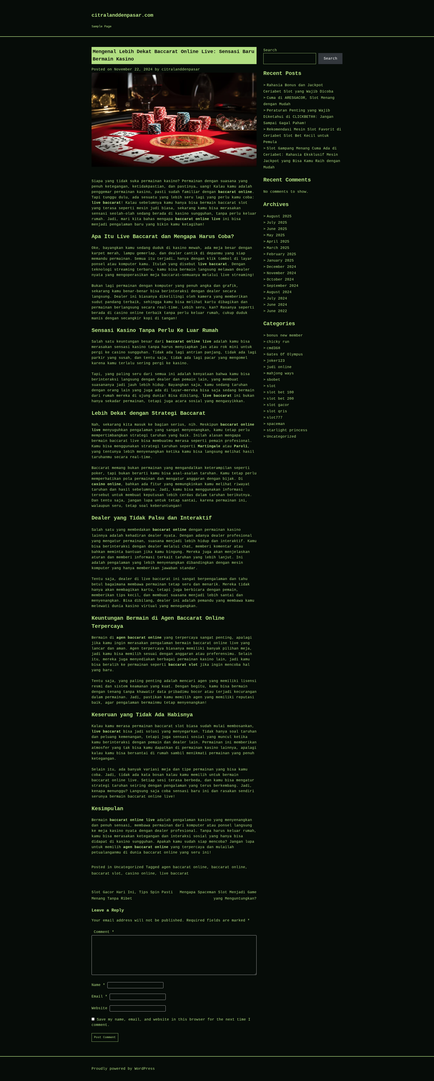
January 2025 (280, 261)
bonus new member (285, 336)
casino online (140, 874)
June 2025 (277, 229)
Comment (104, 932)
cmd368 (273, 348)
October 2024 (280, 280)
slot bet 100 (280, 392)
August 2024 (279, 292)
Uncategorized (129, 867)
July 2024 (277, 299)
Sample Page (101, 26)
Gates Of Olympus (285, 355)
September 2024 (282, 286)
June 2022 (277, 311)
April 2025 (278, 242)
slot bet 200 (280, 399)
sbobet (273, 380)
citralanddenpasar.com (122, 15)
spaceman (276, 424)
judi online (279, 367)
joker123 (276, 361)
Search (270, 50)
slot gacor (278, 405)
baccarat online (169, 530)
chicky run (278, 342)
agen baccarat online (184, 867)
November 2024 (281, 273)
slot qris (277, 411)
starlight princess (287, 430)
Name (98, 985)
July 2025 (277, 223)
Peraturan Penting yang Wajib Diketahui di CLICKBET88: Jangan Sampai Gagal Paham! (298, 117)
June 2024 (277, 305)
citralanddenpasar (181, 69)
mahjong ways (280, 373)
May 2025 (276, 235)
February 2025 (281, 254)
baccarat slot (106, 874)
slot (271, 386)
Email (99, 997)
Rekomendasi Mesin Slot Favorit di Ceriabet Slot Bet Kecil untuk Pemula (302, 136)
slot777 (275, 418)
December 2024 (281, 267)
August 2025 (279, 216)
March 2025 (278, 248)
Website (99, 1008)
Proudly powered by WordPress (123, 1069)
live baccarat (174, 874)
